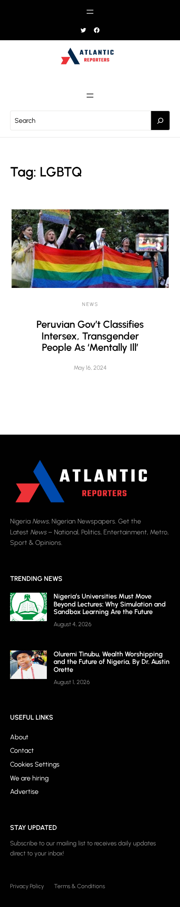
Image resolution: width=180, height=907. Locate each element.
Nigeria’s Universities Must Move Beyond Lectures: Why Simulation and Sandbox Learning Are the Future (110, 604)
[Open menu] (90, 12)
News (90, 304)
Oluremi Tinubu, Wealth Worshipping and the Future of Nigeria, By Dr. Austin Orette (112, 662)
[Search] (160, 121)
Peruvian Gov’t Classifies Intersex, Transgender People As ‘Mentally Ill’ (90, 335)
